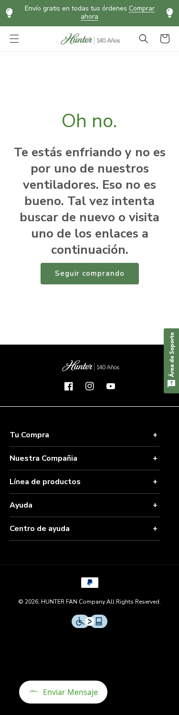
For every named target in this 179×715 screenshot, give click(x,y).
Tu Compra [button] (29, 435)
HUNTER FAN (59, 602)
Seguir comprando (90, 273)
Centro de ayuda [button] (40, 528)
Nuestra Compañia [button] (43, 458)
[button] (14, 38)
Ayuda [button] (21, 505)
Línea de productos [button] (45, 482)
